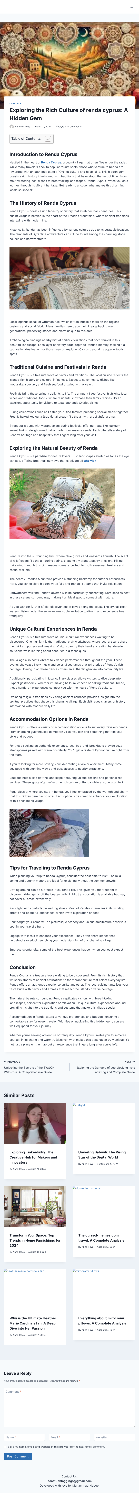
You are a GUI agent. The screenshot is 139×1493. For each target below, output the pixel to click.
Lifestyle (15, 103)
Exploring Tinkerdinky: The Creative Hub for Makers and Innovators (33, 1157)
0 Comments (74, 126)
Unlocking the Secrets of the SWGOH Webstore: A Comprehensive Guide (29, 1067)
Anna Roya (24, 126)
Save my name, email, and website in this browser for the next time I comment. (56, 1446)
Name (11, 1437)
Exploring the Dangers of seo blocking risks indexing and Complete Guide (105, 1067)
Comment (13, 1391)
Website (101, 1437)
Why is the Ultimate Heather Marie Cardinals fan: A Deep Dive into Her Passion (32, 1323)
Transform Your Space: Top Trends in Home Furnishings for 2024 (35, 1240)
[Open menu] (132, 6)
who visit (90, 460)
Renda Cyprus (51, 162)
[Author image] (11, 127)
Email (55, 1437)
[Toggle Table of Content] (46, 139)
